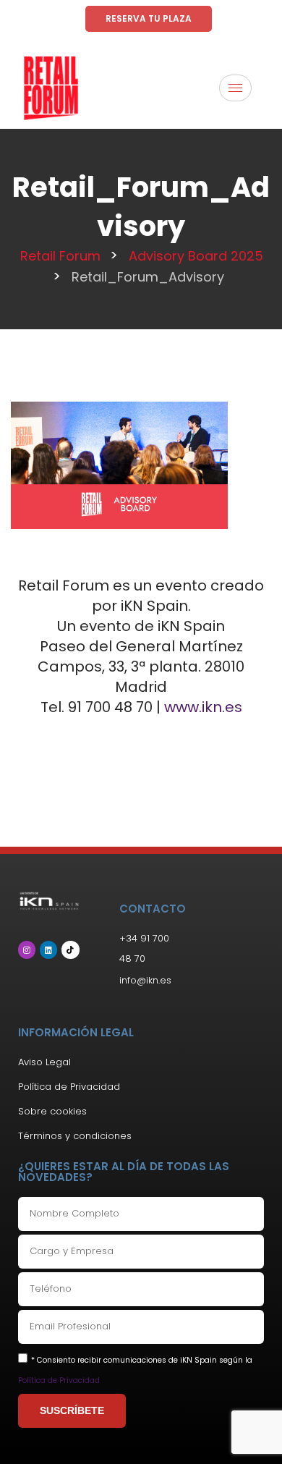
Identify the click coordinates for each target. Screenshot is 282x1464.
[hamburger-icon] (235, 88)
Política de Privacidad (59, 1380)
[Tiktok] (70, 949)
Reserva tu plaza (149, 18)
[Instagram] (26, 949)
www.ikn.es (203, 707)
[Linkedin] (48, 949)
